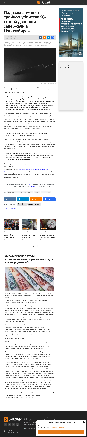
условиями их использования (57, 427)
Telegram (33, 186)
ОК (61, 432)
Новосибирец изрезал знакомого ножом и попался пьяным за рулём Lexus (29, 234)
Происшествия (28, 192)
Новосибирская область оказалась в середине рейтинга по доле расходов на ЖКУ (47, 234)
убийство (37, 192)
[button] (83, 422)
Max (29, 184)
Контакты (6, 428)
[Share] (10, 199)
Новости (13, 36)
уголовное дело (46, 192)
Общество (19, 192)
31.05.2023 (8, 36)
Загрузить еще (29, 246)
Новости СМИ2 (64, 67)
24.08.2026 (8, 240)
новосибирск (11, 192)
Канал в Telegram (35, 204)
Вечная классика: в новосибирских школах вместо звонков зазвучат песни (11, 234)
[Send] (49, 199)
